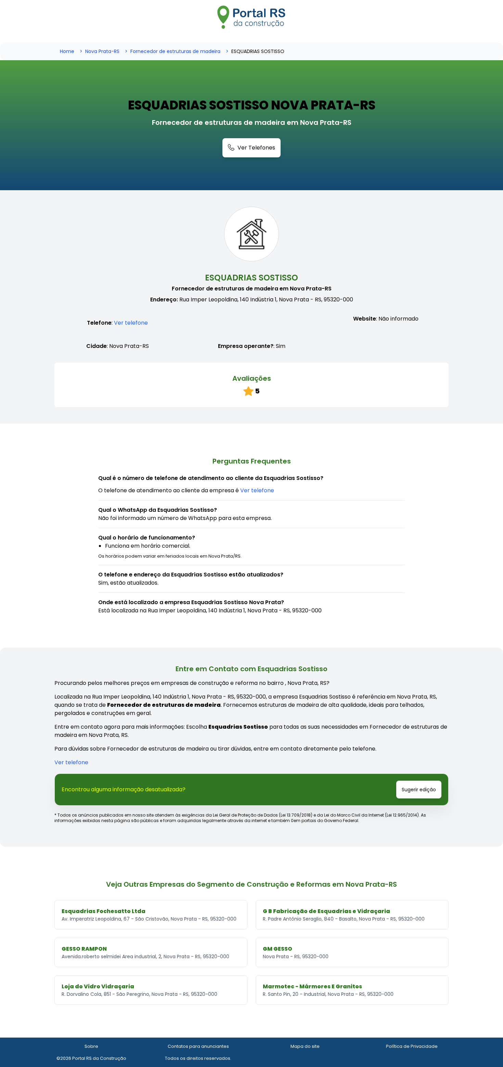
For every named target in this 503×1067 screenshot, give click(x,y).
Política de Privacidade (412, 1046)
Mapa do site (305, 1046)
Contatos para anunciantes (198, 1046)
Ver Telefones (256, 148)
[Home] (251, 17)
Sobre (91, 1046)
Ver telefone (131, 323)
